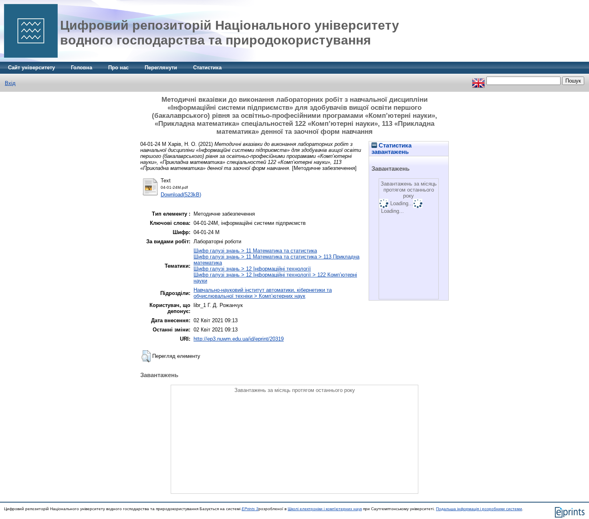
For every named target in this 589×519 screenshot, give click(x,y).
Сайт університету (31, 68)
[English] (478, 81)
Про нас (118, 68)
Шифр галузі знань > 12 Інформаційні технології (252, 269)
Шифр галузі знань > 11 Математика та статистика (255, 251)
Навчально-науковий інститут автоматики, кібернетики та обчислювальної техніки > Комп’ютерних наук (263, 293)
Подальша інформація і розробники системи (479, 509)
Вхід (10, 83)
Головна (81, 68)
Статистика (207, 68)
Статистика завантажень (391, 148)
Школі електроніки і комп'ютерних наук (325, 509)
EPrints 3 (250, 509)
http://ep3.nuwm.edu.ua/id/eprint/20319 (239, 339)
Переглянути (161, 68)
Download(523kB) (181, 195)
